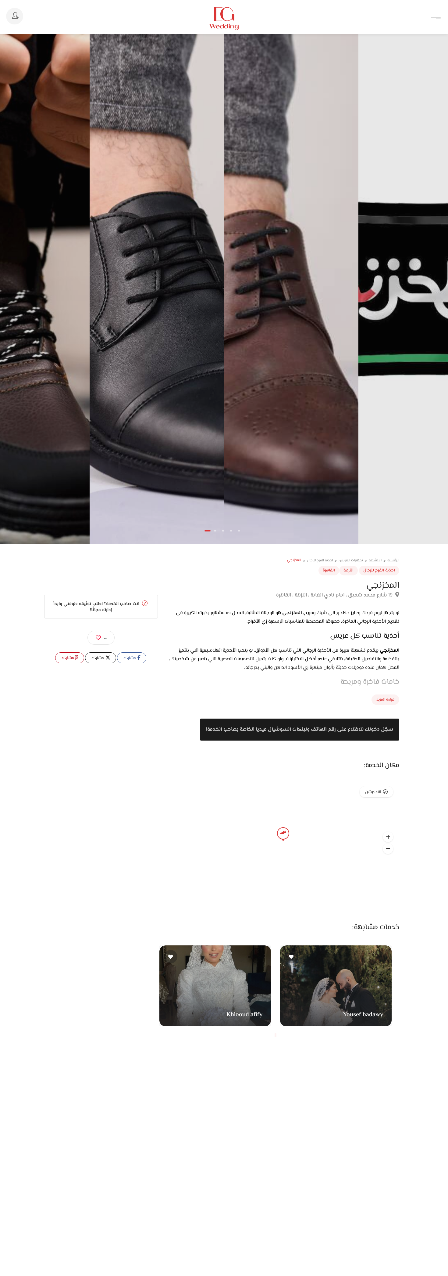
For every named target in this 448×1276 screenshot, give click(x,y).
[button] (388, 848)
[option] (157, 289)
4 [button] (231, 530)
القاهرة (329, 570)
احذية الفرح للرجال (379, 570)
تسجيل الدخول (14, 16)
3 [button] (223, 530)
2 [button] (215, 530)
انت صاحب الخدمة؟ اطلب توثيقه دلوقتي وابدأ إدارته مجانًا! (96, 607)
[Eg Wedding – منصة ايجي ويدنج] (224, 18)
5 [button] (239, 530)
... (105, 637)
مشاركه (130, 658)
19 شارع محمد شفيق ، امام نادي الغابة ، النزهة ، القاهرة (335, 595)
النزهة (348, 570)
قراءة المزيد (385, 700)
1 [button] (207, 530)
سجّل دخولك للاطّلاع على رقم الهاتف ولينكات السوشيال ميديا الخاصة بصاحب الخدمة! (299, 730)
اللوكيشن (373, 792)
